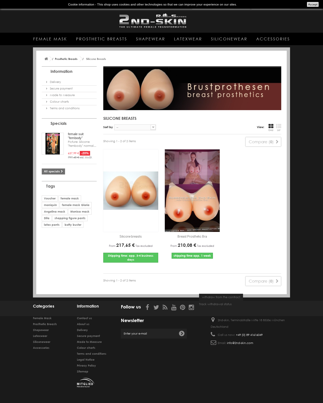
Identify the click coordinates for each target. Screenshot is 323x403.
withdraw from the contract (221, 297)
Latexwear (188, 38)
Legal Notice (85, 359)
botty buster (73, 224)
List (278, 130)
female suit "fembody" (75, 136)
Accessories (273, 38)
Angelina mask (54, 211)
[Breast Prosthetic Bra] (192, 190)
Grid (270, 130)
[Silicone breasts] (130, 190)
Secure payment (61, 88)
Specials (59, 123)
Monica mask (79, 211)
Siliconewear (229, 38)
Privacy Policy (86, 365)
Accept (313, 4)
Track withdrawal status (215, 304)
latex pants (52, 224)
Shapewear (150, 38)
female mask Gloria (75, 205)
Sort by (108, 127)
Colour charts (59, 102)
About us (83, 324)
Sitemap (82, 371)
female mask (70, 198)
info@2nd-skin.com (240, 343)
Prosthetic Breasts (101, 38)
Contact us (84, 318)
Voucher (50, 198)
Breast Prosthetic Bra (192, 236)
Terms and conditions (64, 108)
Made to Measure (62, 95)
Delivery (55, 82)
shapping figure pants (69, 218)
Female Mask (50, 38)
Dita (46, 218)
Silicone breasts (131, 236)
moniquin (50, 205)
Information (62, 71)
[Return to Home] (46, 59)
